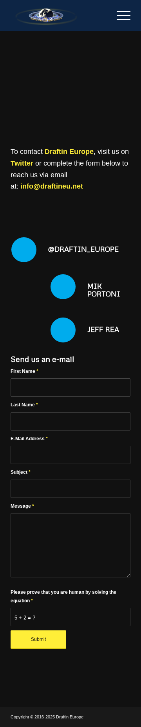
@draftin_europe (83, 249)
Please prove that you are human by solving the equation (63, 596)
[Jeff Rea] (63, 330)
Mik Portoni (103, 290)
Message (22, 506)
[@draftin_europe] (23, 249)
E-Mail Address (29, 438)
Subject (21, 472)
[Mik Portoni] (63, 286)
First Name (24, 371)
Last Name (24, 405)
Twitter (22, 163)
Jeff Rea (103, 329)
